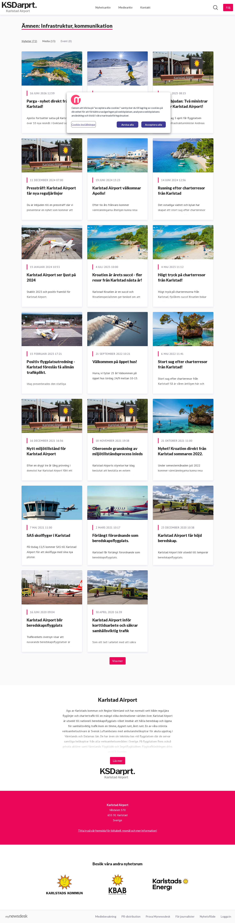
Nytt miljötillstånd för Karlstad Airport (46, 451)
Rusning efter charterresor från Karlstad (181, 191)
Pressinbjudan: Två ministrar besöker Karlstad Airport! (183, 104)
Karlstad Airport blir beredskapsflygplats (45, 623)
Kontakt (145, 7)
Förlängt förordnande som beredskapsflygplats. (115, 538)
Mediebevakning (105, 916)
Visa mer (117, 661)
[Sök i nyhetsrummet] (215, 7)
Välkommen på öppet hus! (114, 361)
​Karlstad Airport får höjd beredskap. (180, 538)
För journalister (185, 916)
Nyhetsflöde (207, 916)
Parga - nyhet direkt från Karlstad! (48, 104)
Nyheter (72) (29, 41)
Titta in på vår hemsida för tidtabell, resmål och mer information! (117, 830)
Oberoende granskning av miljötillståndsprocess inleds (117, 451)
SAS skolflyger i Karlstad (48, 535)
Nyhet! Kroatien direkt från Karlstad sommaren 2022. (182, 451)
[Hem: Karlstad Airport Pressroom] (19, 7)
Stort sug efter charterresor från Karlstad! (182, 364)
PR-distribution (131, 916)
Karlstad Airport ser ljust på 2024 (51, 277)
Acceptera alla (153, 124)
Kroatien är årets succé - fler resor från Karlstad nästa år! (117, 277)
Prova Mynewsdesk (158, 916)
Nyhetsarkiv (103, 7)
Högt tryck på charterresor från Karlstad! (181, 277)
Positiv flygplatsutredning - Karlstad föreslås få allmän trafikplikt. (51, 367)
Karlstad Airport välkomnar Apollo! (116, 191)
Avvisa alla (127, 124)
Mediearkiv (125, 7)
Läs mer (117, 760)
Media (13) (48, 41)
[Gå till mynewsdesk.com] (16, 916)
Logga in (226, 916)
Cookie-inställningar (83, 124)
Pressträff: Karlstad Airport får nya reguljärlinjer (51, 191)
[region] (119, 112)
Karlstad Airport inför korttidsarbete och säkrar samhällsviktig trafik (115, 625)
